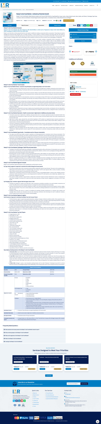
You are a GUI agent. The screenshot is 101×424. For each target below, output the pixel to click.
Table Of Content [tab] (24, 25)
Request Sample (74, 71)
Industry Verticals (79, 5)
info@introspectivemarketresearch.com (72, 397)
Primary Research (49, 393)
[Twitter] (81, 25)
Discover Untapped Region (69, 20)
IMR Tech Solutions (64, 420)
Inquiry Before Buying (75, 94)
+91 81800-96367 (68, 394)
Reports (24, 9)
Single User (84, 34)
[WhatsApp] (88, 25)
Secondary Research (50, 395)
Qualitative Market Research (52, 398)
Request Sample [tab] (57, 25)
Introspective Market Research (41, 420)
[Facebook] (78, 25)
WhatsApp (84, 91)
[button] (70, 51)
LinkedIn (73, 91)
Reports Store (64, 5)
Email (78, 91)
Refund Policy (36, 404)
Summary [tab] (10, 25)
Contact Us (35, 400)
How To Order (36, 398)
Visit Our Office (86, 1)
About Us (57, 5)
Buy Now (83, 40)
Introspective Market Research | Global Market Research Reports (12, 9)
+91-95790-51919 (64, 1)
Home (53, 5)
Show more (48, 375)
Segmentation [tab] (41, 25)
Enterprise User (84, 37)
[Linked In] (19, 401)
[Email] (91, 25)
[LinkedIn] (84, 25)
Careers (34, 396)
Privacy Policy (36, 402)
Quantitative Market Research (52, 396)
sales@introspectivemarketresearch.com (75, 1)
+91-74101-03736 (56, 1)
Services (71, 5)
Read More (16, 368)
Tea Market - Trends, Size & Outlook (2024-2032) (49, 357)
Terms (34, 406)
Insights (85, 5)
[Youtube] (22, 401)
